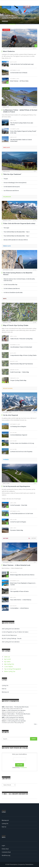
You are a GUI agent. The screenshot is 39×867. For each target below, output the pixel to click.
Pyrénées (6, 459)
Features (6, 88)
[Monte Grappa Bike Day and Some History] (5, 574)
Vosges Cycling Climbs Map (18, 380)
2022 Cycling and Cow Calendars (11, 642)
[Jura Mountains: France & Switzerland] (5, 347)
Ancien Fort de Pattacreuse (9, 635)
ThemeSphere (29, 864)
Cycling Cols (5, 685)
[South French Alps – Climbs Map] (5, 372)
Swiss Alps (6, 147)
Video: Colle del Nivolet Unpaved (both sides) (19, 223)
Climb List (7, 657)
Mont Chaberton (9, 51)
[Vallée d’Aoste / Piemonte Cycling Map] (5, 338)
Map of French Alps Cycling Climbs (15, 325)
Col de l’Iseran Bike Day (10, 284)
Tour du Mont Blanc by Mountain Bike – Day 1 (16, 236)
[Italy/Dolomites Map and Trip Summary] (5, 363)
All (29, 538)
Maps (4, 298)
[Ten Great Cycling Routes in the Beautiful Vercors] (19, 259)
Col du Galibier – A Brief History (19, 608)
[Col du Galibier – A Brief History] (5, 608)
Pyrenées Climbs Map (16, 530)
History (5, 538)
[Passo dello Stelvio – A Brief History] (5, 599)
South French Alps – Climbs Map (19, 372)
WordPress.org (6, 855)
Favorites (6, 30)
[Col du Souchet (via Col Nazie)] (5, 72)
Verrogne (6, 228)
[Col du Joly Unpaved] (19, 401)
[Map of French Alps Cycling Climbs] (19, 312)
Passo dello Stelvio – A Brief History (20, 599)
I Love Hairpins (8, 666)
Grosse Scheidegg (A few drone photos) (15, 182)
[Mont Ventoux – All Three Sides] (5, 81)
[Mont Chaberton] (19, 38)
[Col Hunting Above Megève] (5, 426)
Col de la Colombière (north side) (13, 292)
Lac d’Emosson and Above (11, 190)
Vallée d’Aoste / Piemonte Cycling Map (21, 338)
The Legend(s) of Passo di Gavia (19, 591)
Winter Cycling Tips (9, 671)
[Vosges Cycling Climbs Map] (5, 380)
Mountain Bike (8, 388)
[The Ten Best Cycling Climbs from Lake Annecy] (5, 122)
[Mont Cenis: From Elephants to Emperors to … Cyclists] (5, 583)
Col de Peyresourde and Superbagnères (16, 486)
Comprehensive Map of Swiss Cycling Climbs (23, 355)
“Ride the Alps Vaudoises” (12, 174)
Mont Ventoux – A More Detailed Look (16, 565)
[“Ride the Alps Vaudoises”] (19, 161)
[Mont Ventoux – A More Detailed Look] (19, 551)
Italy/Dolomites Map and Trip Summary (21, 364)
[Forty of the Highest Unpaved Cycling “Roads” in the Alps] (5, 131)
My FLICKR (7, 659)
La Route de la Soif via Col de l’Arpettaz (21, 451)
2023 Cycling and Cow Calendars (11, 629)
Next (35, 13)
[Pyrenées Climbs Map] (5, 530)
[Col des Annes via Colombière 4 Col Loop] (5, 443)
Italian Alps (7, 196)
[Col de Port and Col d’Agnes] (5, 521)
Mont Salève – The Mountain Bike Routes (17, 707)
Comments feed (6, 852)
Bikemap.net (5, 692)
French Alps (6, 7)
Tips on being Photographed (12, 669)
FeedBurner (23, 767)
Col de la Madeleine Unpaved (18, 435)
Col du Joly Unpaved (10, 415)
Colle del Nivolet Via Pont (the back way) (22, 64)
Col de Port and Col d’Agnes (18, 522)
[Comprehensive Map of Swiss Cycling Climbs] (5, 355)
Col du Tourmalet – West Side (18, 505)
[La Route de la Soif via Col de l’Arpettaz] (5, 451)
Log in (3, 845)
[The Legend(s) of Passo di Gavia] (5, 591)
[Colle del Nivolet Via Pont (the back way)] (5, 64)
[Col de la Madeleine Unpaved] (5, 434)
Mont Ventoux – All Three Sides (19, 81)
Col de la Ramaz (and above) (12, 288)
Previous (3, 13)
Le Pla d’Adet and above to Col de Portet (21, 513)
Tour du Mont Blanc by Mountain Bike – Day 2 (16, 232)
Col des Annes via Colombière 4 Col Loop (22, 443)
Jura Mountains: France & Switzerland (21, 347)
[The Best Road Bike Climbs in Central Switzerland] (5, 139)
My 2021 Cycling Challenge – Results (11, 638)
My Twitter (7, 661)
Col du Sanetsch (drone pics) (12, 186)
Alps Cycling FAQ (9, 664)
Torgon (6, 178)
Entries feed (5, 849)
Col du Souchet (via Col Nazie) (18, 72)
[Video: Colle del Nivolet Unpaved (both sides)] (19, 210)
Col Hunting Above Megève (18, 426)
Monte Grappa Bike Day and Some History (22, 575)
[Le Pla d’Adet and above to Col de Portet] (5, 513)
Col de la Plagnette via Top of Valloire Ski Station (15, 632)
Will (3, 707)
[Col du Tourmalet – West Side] (5, 505)
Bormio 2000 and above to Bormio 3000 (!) (16, 240)
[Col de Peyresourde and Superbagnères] (19, 473)
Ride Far (4, 688)
